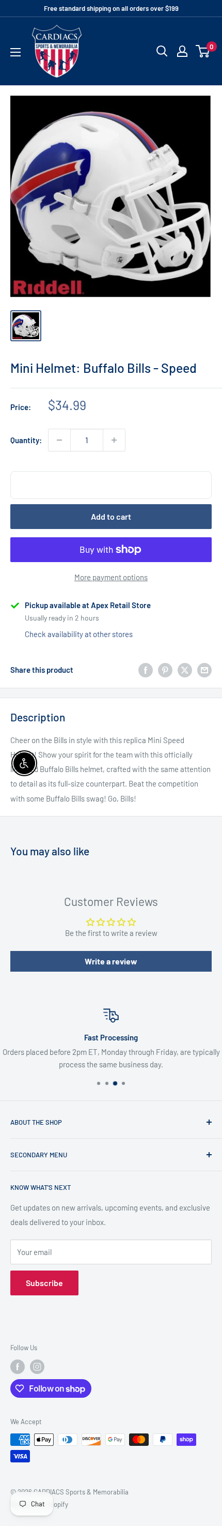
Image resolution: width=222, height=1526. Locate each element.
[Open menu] (15, 52)
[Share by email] (204, 669)
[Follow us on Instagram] (37, 1366)
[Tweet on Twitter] (185, 669)
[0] (203, 51)
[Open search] (162, 51)
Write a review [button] (111, 961)
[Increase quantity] (114, 440)
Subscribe (44, 1283)
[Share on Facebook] (145, 669)
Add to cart (111, 516)
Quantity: (26, 440)
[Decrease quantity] (59, 440)
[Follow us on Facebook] (17, 1366)
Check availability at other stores (79, 634)
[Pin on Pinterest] (165, 669)
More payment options (111, 577)
